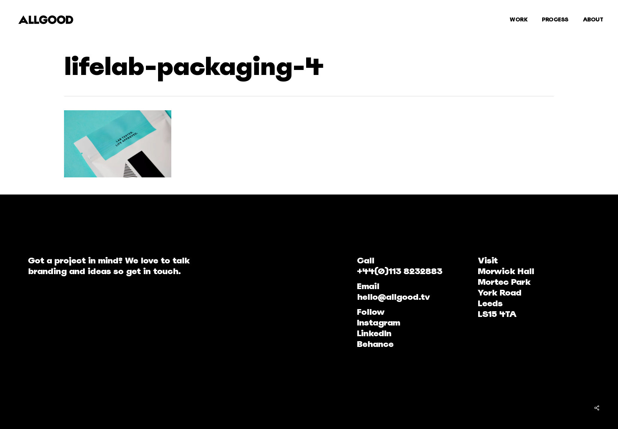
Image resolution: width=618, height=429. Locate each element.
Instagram (378, 322)
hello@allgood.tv (393, 296)
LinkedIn (374, 333)
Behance (375, 343)
